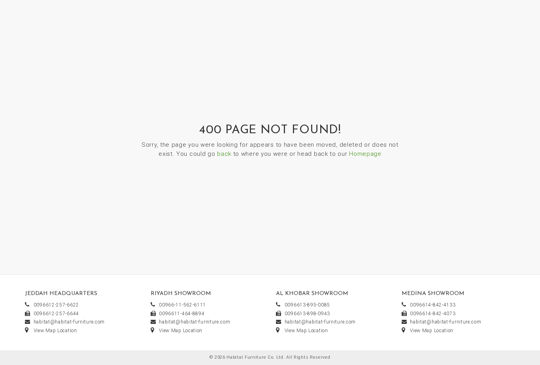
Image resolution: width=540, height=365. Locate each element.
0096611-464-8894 (181, 313)
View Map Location (55, 330)
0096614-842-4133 (432, 305)
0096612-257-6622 (56, 305)
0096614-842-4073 (432, 313)
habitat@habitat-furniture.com (69, 322)
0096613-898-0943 (307, 313)
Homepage (365, 153)
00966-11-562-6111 (182, 305)
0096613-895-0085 (307, 305)
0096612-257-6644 (56, 313)
